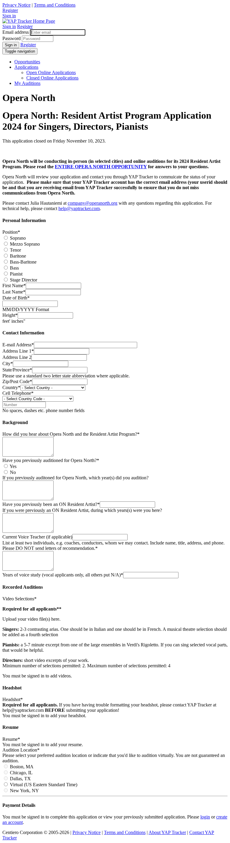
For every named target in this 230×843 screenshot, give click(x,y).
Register (10, 10)
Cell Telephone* (18, 393)
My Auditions (27, 83)
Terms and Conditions (54, 4)
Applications (26, 67)
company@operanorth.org (92, 203)
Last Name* (13, 291)
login (205, 816)
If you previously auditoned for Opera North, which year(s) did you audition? (75, 477)
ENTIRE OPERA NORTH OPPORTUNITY (101, 166)
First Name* (14, 285)
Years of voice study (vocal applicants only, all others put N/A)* (62, 574)
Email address (15, 32)
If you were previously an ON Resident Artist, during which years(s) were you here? (82, 510)
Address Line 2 (16, 357)
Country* (11, 387)
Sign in (9, 15)
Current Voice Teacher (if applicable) (37, 536)
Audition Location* (21, 749)
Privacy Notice (16, 4)
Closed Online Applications (52, 77)
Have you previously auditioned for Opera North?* (50, 460)
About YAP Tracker (167, 832)
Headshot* (12, 699)
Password (11, 38)
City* (7, 363)
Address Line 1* (18, 351)
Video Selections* (19, 598)
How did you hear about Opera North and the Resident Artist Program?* (71, 434)
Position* (11, 232)
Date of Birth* (16, 297)
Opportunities (27, 61)
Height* (10, 315)
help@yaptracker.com (79, 208)
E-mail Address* (18, 344)
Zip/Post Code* (17, 381)
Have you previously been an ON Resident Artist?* (51, 504)
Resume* (11, 739)
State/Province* (17, 369)
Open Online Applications (51, 72)
